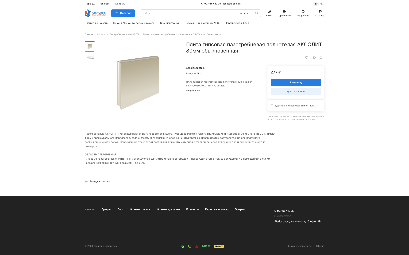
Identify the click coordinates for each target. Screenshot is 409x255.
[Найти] (257, 13)
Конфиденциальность (299, 246)
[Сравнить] (314, 57)
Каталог (90, 209)
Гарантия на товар (216, 209)
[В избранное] (306, 57)
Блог (120, 209)
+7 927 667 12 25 (211, 3)
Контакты (192, 209)
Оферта (240, 209)
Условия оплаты (140, 209)
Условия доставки (168, 209)
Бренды (106, 209)
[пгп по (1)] (138, 82)
